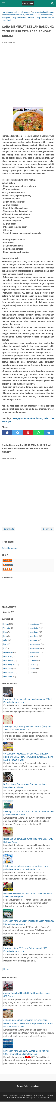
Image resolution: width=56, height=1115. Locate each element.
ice (4, 648)
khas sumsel (35, 648)
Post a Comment (8, 42)
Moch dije (7, 560)
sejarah (33, 669)
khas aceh (7, 656)
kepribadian (8, 652)
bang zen (7, 569)
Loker (5, 624)
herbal (5, 644)
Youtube (6, 628)
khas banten (8, 660)
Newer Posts (9, 529)
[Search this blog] (52, 3)
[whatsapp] (38, 432)
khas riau (33, 640)
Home (6, 969)
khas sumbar (35, 644)
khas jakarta (8, 673)
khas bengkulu (9, 664)
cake (5, 640)
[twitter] (17, 432)
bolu (5, 636)
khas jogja (34, 632)
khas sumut (34, 652)
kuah (32, 656)
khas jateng (34, 624)
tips (31, 673)
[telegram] (49, 432)
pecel (32, 664)
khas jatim (34, 628)
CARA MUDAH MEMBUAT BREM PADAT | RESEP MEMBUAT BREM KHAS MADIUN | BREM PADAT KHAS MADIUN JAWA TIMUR (28, 757)
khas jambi (7, 677)
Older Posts (47, 529)
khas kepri (34, 636)
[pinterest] (28, 432)
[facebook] (7, 432)
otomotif (33, 660)
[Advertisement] (28, 76)
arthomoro (8, 565)
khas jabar (7, 669)
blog (5, 632)
